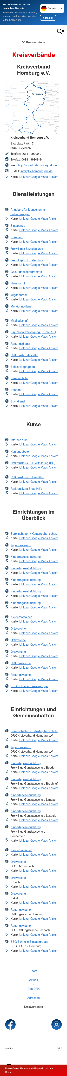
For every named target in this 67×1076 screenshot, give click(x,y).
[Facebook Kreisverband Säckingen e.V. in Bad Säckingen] (10, 1024)
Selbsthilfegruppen (23, 366)
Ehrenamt (17, 237)
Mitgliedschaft (19, 320)
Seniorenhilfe (19, 378)
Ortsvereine (18, 628)
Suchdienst (18, 401)
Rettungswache (21, 663)
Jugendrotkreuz (21, 545)
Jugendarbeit (19, 294)
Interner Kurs (19, 440)
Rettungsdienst (20, 343)
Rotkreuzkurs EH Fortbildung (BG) (33, 463)
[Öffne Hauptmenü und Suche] (60, 31)
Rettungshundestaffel (24, 355)
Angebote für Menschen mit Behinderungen (28, 211)
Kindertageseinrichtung (26, 556)
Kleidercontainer (21, 617)
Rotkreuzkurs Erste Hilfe (26, 488)
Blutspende (18, 225)
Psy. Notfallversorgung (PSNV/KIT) (33, 332)
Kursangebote (20, 451)
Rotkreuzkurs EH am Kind (27, 477)
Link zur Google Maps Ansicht (38, 176)
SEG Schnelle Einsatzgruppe (29, 686)
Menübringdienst (21, 306)
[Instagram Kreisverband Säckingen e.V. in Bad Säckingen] (56, 1024)
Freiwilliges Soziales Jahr (27, 248)
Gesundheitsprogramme (26, 271)
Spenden (16, 389)
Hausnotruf (18, 283)
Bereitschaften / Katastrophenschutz (34, 533)
